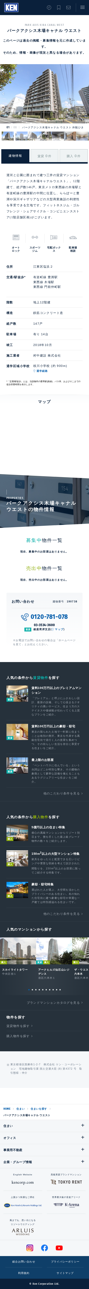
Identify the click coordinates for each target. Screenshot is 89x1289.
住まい (20, 1108)
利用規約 (24, 1273)
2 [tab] (32, 989)
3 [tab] (36, 989)
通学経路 (42, 370)
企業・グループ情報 (17, 1162)
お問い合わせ (68, 7)
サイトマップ (65, 1273)
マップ (59, 629)
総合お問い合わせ (23, 1261)
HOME (6, 1108)
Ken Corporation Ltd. (11, 7)
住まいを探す (39, 1108)
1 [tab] (29, 989)
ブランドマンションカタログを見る (53, 1002)
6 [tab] (46, 989)
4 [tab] (39, 989)
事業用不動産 (12, 1150)
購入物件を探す (18, 1036)
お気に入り (59, 7)
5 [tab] (42, 989)
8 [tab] (53, 989)
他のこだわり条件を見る (61, 793)
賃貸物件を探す (18, 1026)
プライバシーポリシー (65, 1261)
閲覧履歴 (49, 7)
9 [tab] (56, 989)
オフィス (9, 1138)
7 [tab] (49, 989)
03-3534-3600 (44, 625)
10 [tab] (60, 989)
